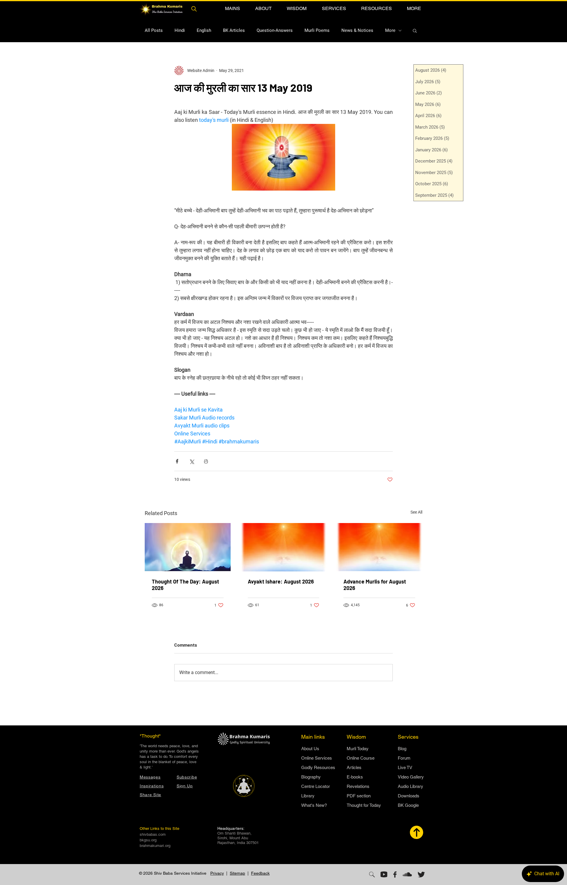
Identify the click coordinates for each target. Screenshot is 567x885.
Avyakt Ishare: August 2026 (281, 581)
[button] (232, 8)
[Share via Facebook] (177, 461)
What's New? (314, 805)
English (204, 30)
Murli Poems (317, 30)
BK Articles (234, 30)
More (390, 30)
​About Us (310, 748)
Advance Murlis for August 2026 (374, 584)
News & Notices (357, 30)
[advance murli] (379, 547)
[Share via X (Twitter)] (191, 461)
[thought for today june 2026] (188, 547)
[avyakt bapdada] (284, 547)
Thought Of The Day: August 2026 (185, 584)
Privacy (217, 873)
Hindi (180, 30)
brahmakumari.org (155, 845)
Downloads (408, 795)
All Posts (154, 30)
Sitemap (237, 873)
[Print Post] (206, 461)
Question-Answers (275, 30)
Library (308, 795)
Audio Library (410, 786)
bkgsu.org (148, 840)
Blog (402, 748)
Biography (311, 776)
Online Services (316, 758)
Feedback (260, 873)
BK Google (408, 805)
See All (416, 512)
